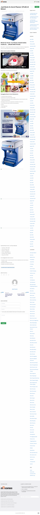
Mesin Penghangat (33, 375)
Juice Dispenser (32, 282)
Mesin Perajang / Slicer (34, 386)
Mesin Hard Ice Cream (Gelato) (33, 328)
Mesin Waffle (32, 416)
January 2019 (32, 162)
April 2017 (31, 209)
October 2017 (32, 196)
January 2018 (32, 189)
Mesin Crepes (32, 302)
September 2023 (32, 96)
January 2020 (32, 134)
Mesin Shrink (32, 400)
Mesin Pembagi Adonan (34, 364)
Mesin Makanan (32, 338)
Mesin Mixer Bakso (33, 349)
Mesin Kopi (32, 335)
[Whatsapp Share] (8, 275)
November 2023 (32, 91)
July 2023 (31, 100)
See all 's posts (14, 289)
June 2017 (31, 205)
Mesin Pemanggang (33, 356)
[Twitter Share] (4, 275)
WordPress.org (32, 475)
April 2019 (31, 155)
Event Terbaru (32, 268)
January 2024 (32, 87)
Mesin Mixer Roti (33, 351)
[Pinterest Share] (6, 275)
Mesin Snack (32, 402)
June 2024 (31, 75)
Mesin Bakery (32, 288)
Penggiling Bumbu (33, 441)
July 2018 (31, 175)
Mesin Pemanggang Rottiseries (33, 359)
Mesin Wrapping (32, 420)
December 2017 (32, 191)
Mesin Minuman (32, 347)
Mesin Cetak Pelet (33, 299)
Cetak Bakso (32, 259)
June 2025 (31, 53)
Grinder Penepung (33, 270)
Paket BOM (32, 432)
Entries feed (32, 471)
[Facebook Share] (1, 275)
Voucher (31, 463)
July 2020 (31, 121)
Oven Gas (31, 427)
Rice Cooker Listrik (33, 454)
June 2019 (31, 150)
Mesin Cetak (32, 295)
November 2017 (32, 193)
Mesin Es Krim (32, 311)
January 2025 (32, 59)
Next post (23, 292)
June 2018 (31, 178)
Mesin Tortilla (32, 409)
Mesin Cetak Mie (32, 297)
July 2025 (31, 50)
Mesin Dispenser (32, 306)
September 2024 (32, 68)
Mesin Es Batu (22, 11)
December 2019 (32, 137)
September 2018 (32, 171)
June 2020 (31, 123)
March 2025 (32, 55)
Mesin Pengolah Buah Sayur (34, 378)
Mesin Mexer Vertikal (33, 342)
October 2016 (32, 223)
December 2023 (32, 89)
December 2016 (32, 218)
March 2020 (32, 130)
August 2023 (32, 98)
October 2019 (32, 141)
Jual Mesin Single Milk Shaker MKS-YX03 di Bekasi (8, 295)
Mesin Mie (31, 344)
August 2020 (32, 118)
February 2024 (32, 84)
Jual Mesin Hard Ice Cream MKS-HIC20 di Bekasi (34, 25)
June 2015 (31, 241)
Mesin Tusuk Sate (33, 411)
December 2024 (32, 62)
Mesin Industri (32, 333)
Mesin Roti (32, 395)
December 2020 (32, 109)
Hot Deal (31, 275)
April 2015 (31, 246)
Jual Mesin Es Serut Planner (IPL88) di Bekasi (7, 267)
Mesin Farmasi (32, 313)
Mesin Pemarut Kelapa (34, 362)
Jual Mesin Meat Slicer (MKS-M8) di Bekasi (33, 14)
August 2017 (32, 200)
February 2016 (32, 239)
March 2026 (32, 41)
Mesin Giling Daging (33, 322)
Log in (31, 470)
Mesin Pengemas (33, 373)
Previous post (7, 292)
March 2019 (32, 157)
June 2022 (31, 103)
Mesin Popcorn (32, 393)
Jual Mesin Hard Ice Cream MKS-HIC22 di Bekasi (34, 28)
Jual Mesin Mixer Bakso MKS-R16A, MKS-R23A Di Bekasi (34, 21)
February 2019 (32, 159)
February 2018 (32, 187)
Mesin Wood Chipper (33, 418)
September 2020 (32, 116)
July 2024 (31, 73)
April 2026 (31, 39)
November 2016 (32, 221)
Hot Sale (31, 277)
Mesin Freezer (32, 315)
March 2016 (32, 237)
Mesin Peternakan (33, 391)
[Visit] (14, 282)
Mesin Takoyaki (32, 407)
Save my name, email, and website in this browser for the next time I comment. (13, 311)
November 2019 (32, 139)
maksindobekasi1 (4, 11)
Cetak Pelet (32, 261)
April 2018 (31, 182)
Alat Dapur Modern (33, 252)
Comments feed (32, 473)
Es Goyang (31, 264)
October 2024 (32, 66)
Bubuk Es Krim (32, 257)
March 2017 (32, 212)
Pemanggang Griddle (33, 436)
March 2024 (32, 82)
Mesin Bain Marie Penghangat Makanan (33, 285)
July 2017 (31, 203)
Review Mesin (32, 450)
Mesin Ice (31, 331)
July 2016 (31, 228)
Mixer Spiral (32, 425)
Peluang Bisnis (32, 434)
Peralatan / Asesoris (33, 443)
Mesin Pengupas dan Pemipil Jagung (33, 383)
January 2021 (32, 107)
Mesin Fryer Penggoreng (34, 320)
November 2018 (32, 166)
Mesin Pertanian (32, 388)
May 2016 (31, 232)
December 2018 (32, 164)
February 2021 (32, 105)
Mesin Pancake (32, 354)
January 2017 (32, 216)
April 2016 (31, 234)
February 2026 (32, 43)
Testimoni (31, 459)
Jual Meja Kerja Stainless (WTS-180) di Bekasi (34, 17)
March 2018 (32, 184)
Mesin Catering (32, 293)
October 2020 (32, 114)
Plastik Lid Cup (32, 445)
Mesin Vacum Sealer (33, 413)
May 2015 (31, 243)
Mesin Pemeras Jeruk (33, 367)
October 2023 (32, 93)
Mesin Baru (18, 11)
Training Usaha (32, 461)
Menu (38, 1)
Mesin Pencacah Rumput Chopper (34, 370)
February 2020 (32, 132)
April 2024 (31, 80)
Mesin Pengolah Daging (34, 380)
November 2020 (32, 112)
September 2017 (32, 198)
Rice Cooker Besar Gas (33, 452)
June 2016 (31, 230)
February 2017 (32, 214)
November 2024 (32, 64)
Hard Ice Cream (32, 273)
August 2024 (32, 71)
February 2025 (32, 57)
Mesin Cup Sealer (33, 304)
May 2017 (31, 207)
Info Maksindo (32, 280)
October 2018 (32, 168)
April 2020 (31, 128)
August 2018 (32, 173)
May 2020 (31, 125)
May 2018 (31, 180)
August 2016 (32, 225)
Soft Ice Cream (32, 457)
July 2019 (31, 148)
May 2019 (31, 153)
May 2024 (31, 78)
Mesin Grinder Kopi (33, 324)
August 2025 (32, 48)
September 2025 (32, 46)
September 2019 (32, 143)
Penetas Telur (32, 438)
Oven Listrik (32, 429)
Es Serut (31, 266)
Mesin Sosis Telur (33, 404)
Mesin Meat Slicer (33, 340)
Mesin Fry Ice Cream (33, 318)
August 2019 (32, 146)
